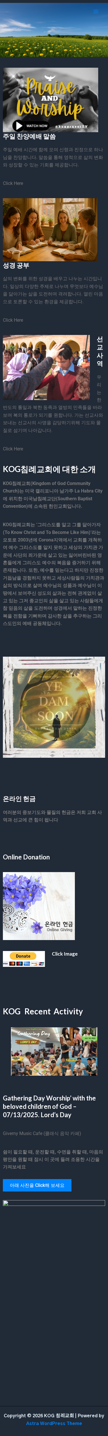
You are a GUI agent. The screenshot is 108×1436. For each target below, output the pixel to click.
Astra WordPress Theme (54, 1423)
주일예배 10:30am (54, 47)
